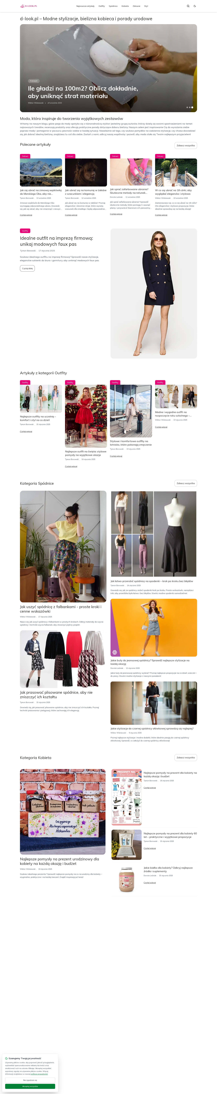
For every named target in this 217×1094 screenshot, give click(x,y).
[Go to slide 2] (190, 107)
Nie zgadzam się (30, 1080)
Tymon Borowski (27, 198)
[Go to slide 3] (192, 107)
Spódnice (113, 6)
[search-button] (188, 6)
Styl (146, 6)
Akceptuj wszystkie (30, 1086)
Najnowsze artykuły (85, 6)
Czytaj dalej (27, 268)
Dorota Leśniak (116, 197)
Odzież (25, 156)
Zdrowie (136, 6)
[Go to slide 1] (187, 107)
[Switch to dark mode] (195, 6)
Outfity (102, 6)
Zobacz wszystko (186, 145)
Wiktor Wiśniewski (35, 103)
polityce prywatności (39, 1074)
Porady (34, 81)
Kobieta (125, 6)
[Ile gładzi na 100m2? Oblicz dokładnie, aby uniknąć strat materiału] (108, 68)
